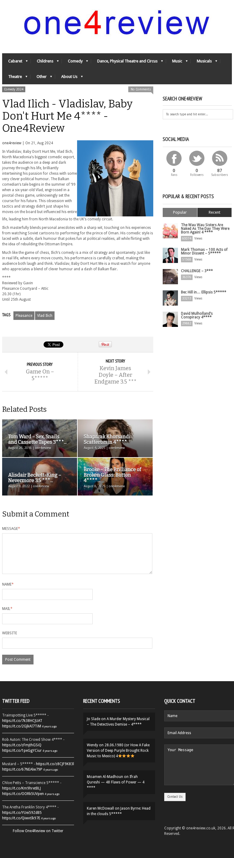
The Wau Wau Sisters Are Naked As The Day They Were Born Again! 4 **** (205, 228)
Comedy (72, 62)
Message (11, 529)
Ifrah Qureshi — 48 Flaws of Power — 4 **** (115, 782)
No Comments (141, 89)
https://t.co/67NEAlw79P (22, 769)
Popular (180, 212)
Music (174, 62)
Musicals (201, 62)
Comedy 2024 (13, 89)
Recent (214, 212)
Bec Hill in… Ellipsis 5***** (203, 292)
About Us (66, 78)
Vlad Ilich (44, 315)
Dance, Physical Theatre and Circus (124, 62)
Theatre (12, 78)
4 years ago (49, 726)
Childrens (42, 62)
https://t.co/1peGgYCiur (22, 750)
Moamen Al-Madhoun (105, 777)
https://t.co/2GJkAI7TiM (21, 726)
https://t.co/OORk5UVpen (23, 794)
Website (9, 633)
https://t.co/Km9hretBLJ (21, 788)
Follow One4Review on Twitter (38, 831)
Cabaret (12, 62)
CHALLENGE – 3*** (197, 271)
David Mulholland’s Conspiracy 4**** (197, 315)
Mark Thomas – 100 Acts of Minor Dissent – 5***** (204, 251)
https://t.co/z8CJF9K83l (55, 764)
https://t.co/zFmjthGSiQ (21, 745)
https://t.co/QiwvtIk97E (21, 818)
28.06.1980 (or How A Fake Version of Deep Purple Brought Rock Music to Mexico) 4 (118, 750)
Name (8, 584)
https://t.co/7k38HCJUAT (22, 721)
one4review (11, 143)
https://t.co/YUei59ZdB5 (22, 813)
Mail (7, 609)
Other (38, 78)
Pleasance (24, 315)
